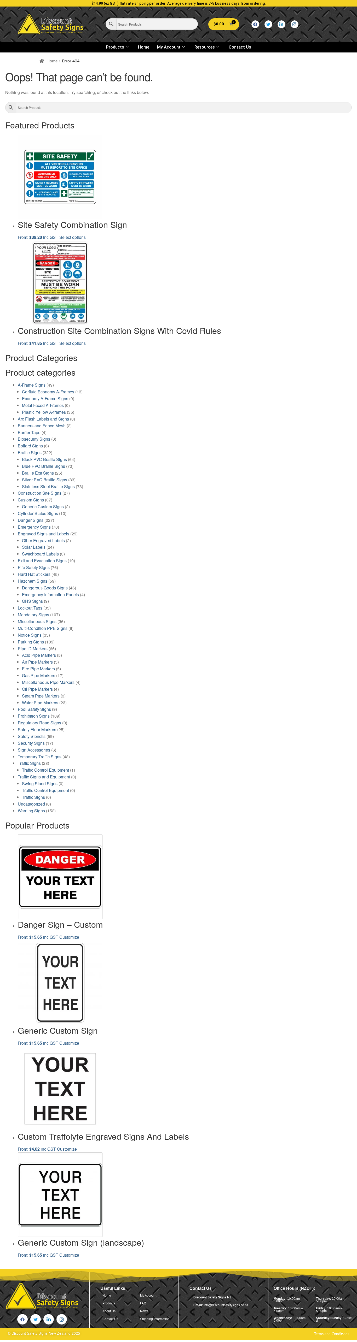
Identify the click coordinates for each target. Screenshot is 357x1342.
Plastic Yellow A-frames (44, 412)
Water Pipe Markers (40, 703)
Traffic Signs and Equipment (44, 777)
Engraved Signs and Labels (43, 534)
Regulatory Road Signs (39, 723)
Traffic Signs (29, 763)
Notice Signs (30, 635)
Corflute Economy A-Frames (48, 392)
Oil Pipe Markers (37, 689)
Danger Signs (30, 520)
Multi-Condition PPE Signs (42, 628)
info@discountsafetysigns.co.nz (226, 1305)
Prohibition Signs (34, 716)
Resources (204, 47)
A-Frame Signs (31, 385)
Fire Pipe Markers (38, 669)
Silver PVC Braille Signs (44, 480)
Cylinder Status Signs (38, 513)
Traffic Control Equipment (45, 770)
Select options (72, 237)
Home (143, 47)
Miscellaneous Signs (37, 621)
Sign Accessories (34, 750)
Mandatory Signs (33, 615)
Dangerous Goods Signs (45, 588)
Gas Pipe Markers (38, 675)
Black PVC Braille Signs (44, 459)
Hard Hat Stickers (34, 574)
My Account (169, 47)
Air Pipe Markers (37, 662)
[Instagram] (294, 24)
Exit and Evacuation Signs (42, 561)
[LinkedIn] (281, 24)
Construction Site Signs (39, 493)
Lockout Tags (30, 608)
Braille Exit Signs (38, 473)
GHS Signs (32, 601)
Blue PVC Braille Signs (43, 466)
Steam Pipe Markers (41, 696)
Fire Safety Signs (34, 567)
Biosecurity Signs (34, 439)
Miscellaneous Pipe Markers (48, 682)
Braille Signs (30, 453)
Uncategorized (31, 804)
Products (115, 47)
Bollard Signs (30, 446)
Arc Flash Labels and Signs (43, 419)
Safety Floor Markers (37, 729)
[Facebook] (255, 24)
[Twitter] (268, 24)
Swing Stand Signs (39, 784)
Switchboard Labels (40, 554)
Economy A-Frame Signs (45, 398)
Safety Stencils (31, 736)
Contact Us (240, 47)
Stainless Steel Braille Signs (48, 486)
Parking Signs (31, 642)
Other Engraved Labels (43, 540)
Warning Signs (31, 811)
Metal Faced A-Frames (43, 405)
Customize (69, 937)
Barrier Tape (29, 432)
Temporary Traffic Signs (39, 757)
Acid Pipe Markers (39, 655)
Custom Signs (31, 500)
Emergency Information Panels (50, 595)
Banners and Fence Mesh (42, 426)
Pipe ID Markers (33, 649)
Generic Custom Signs (43, 507)
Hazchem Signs (32, 581)
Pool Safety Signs (34, 709)
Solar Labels (33, 547)
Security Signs (31, 743)
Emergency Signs (34, 527)
